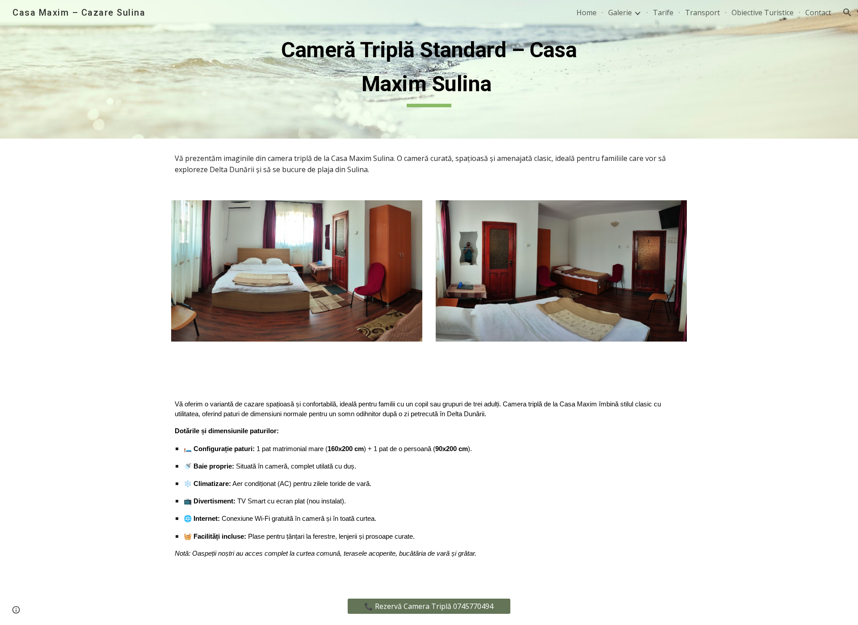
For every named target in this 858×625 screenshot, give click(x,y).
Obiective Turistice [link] (763, 12)
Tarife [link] (663, 12)
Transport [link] (702, 12)
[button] (847, 12)
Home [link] (586, 12)
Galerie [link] (620, 12)
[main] (429, 69)
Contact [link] (818, 12)
